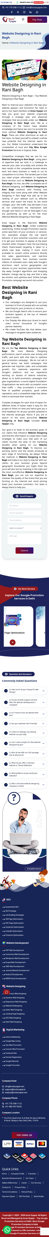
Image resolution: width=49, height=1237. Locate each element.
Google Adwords (12, 1061)
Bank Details (39, 1196)
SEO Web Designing (13, 1018)
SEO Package (11, 911)
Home (5, 42)
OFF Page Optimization (15, 923)
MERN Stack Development (16, 979)
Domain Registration (14, 1057)
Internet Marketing (13, 1037)
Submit (24, 550)
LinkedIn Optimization (14, 931)
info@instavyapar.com (36, 7)
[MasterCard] (42, 1143)
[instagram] (33, 1155)
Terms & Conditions (9, 1192)
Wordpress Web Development (17, 958)
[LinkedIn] (30, 12)
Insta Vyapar (9, 222)
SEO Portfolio (24, 1196)
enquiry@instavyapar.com (16, 1092)
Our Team (30, 1178)
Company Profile (17, 1174)
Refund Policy (27, 1192)
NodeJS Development (14, 974)
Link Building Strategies (15, 915)
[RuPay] (30, 1143)
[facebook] (7, 1155)
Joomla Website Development (17, 970)
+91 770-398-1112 (13, 7)
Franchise (32, 1174)
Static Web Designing (14, 1010)
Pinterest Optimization (14, 935)
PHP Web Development (15, 950)
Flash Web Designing (14, 1022)
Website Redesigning (14, 1006)
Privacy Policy (20, 1187)
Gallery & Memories (9, 1183)
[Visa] (18, 1143)
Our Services (36, 1183)
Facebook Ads (11, 1053)
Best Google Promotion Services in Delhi (24, 1233)
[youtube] (24, 1155)
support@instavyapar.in (15, 1089)
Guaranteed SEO (12, 907)
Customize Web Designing (16, 994)
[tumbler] (15, 1155)
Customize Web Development (17, 954)
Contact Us (6, 1187)
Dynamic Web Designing (15, 998)
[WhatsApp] (37, 12)
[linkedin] (42, 1155)
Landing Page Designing (15, 1014)
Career (24, 1183)
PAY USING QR (24, 1135)
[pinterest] (29, 1159)
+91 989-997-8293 (13, 1106)
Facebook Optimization (15, 927)
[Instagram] (24, 12)
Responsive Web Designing (16, 1002)
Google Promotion (30, 228)
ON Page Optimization (14, 919)
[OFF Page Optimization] (42, 642)
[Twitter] (18, 12)
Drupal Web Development (16, 962)
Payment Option (8, 1196)
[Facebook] (11, 12)
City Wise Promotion (13, 1045)
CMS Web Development (15, 966)
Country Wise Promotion (15, 1049)
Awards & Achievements (12, 1178)
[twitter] (20, 1159)
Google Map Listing (13, 1041)
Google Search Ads (22, 311)
